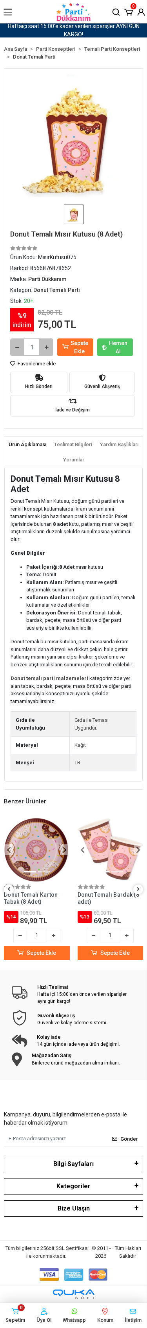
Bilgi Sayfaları (73, 1164)
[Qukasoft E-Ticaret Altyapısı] (73, 1294)
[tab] (27, 444)
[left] (9, 889)
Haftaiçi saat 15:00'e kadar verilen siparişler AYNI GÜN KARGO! (74, 30)
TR (77, 762)
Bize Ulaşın (74, 1208)
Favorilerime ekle (36, 364)
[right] (138, 889)
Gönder (129, 1139)
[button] (128, 11)
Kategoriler (73, 1186)
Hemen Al (118, 347)
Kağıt (80, 745)
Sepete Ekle (79, 347)
